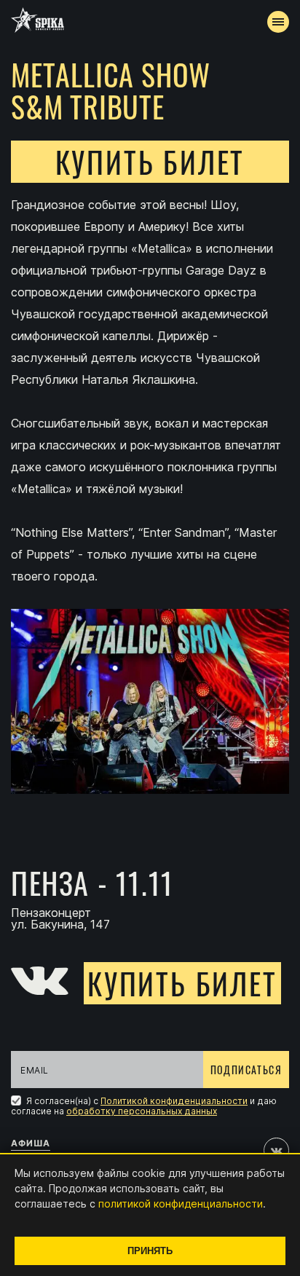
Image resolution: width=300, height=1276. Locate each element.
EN (176, 266)
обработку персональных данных (141, 1111)
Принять (150, 1250)
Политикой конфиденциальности (174, 1100)
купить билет (150, 162)
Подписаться (246, 1069)
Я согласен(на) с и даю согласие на (144, 1105)
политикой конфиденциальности (180, 1203)
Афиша (30, 1143)
